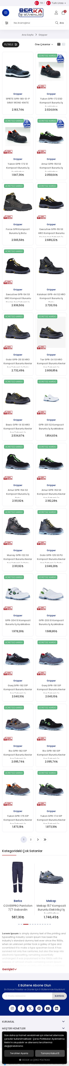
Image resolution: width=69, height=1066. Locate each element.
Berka (18, 900)
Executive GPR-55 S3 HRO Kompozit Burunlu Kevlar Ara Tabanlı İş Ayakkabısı (51, 232)
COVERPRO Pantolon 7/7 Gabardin (17, 907)
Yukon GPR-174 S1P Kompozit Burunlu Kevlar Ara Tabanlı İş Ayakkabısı (51, 819)
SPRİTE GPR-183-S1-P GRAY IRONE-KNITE (18, 101)
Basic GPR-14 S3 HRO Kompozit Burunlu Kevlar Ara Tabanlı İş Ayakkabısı (18, 428)
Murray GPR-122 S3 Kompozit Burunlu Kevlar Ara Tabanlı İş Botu (18, 558)
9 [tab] (42, 924)
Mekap (51, 900)
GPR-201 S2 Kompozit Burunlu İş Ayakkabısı (51, 427)
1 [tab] (19, 924)
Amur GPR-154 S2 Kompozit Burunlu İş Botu (17, 493)
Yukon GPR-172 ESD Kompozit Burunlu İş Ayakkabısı (51, 102)
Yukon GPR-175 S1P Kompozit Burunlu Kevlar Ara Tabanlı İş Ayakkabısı (18, 819)
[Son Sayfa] (45, 839)
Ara (61, 23)
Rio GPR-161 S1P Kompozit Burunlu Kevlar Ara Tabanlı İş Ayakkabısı (51, 754)
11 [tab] (47, 924)
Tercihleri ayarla (19, 1053)
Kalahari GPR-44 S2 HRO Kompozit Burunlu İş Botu (51, 297)
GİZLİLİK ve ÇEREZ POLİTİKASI (36, 1060)
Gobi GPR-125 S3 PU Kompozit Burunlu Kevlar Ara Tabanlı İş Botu (51, 558)
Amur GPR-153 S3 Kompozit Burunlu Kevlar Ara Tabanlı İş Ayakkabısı (51, 493)
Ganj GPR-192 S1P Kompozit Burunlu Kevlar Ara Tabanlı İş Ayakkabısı (18, 688)
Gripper (17, 94)
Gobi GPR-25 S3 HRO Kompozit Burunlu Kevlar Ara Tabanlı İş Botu (18, 362)
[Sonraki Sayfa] (38, 839)
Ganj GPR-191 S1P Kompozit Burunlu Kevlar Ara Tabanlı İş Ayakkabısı (51, 688)
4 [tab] (30, 924)
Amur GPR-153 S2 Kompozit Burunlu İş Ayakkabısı (51, 167)
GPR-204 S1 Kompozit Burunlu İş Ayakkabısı (18, 622)
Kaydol (59, 996)
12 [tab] (50, 924)
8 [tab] (40, 924)
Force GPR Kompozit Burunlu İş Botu (18, 231)
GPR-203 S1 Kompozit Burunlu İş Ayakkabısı (51, 622)
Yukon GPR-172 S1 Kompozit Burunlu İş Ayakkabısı (17, 167)
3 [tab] (25, 924)
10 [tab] (45, 924)
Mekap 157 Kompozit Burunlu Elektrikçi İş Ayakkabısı (51, 908)
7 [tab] (37, 924)
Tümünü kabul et (50, 1053)
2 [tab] (21, 924)
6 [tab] (35, 924)
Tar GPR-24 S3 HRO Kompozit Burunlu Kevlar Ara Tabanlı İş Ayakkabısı (51, 362)
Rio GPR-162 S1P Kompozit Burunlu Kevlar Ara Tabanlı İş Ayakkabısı (18, 754)
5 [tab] (32, 924)
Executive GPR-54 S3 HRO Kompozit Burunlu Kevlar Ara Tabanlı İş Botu (18, 297)
